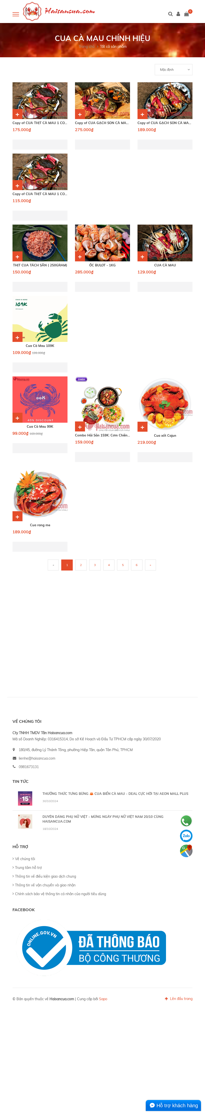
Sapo (103, 999)
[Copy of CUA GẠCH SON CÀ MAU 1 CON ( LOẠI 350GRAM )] (102, 100)
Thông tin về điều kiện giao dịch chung (45, 876)
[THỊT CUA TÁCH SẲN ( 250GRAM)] (40, 243)
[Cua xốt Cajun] (165, 404)
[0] (186, 14)
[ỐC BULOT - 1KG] (102, 243)
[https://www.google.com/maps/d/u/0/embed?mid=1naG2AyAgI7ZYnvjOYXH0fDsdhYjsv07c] (186, 851)
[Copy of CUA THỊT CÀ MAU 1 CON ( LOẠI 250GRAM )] (40, 172)
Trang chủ (86, 46)
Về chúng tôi (25, 859)
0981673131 (29, 767)
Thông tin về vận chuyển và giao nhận (45, 885)
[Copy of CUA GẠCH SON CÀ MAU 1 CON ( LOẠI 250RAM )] (165, 100)
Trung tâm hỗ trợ (28, 867)
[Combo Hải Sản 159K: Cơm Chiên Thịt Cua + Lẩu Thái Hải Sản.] (102, 403)
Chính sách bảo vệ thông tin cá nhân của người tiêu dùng (60, 894)
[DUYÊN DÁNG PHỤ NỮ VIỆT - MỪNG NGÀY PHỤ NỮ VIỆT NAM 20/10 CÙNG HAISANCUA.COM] (25, 821)
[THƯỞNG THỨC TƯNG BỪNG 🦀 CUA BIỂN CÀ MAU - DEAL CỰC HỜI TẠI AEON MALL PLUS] (25, 798)
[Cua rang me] (40, 493)
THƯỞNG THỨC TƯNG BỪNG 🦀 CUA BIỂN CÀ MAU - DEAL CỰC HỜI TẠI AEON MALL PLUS (115, 794)
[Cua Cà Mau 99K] (40, 399)
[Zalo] (186, 836)
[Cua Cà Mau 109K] (40, 319)
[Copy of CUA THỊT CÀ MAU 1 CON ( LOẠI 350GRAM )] (40, 100)
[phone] (186, 821)
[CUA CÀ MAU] (165, 243)
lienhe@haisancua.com (37, 758)
